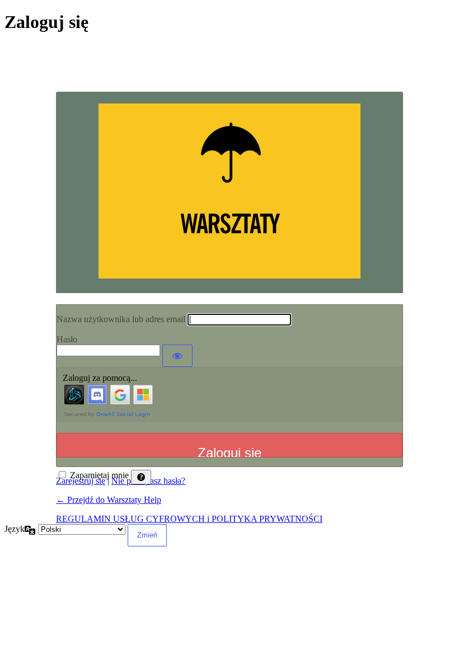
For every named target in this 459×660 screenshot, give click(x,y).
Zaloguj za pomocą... (100, 378)
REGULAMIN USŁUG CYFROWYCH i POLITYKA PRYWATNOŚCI (189, 519)
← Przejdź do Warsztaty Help (108, 500)
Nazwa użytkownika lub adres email (121, 319)
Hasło (67, 339)
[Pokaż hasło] (177, 356)
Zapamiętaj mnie (99, 475)
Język (14, 529)
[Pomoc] (141, 477)
